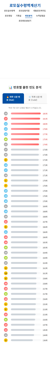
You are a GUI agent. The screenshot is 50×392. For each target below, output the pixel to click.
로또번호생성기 (25, 20)
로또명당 (8, 15)
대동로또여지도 (39, 10)
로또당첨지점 (24, 10)
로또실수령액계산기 (25, 5)
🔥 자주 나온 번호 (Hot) (13, 98)
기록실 (18, 15)
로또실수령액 (9, 10)
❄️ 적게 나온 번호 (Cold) (35, 98)
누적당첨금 (40, 15)
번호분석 (28, 15)
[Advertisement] (25, 49)
